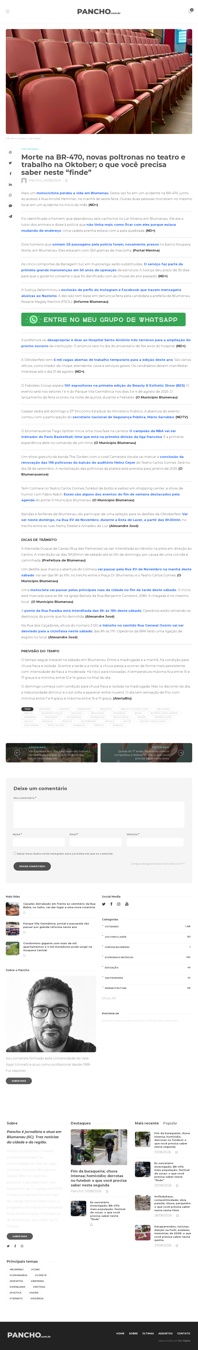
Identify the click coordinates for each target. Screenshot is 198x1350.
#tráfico (99, 725)
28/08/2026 (163, 1215)
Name (17, 834)
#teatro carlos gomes (153, 721)
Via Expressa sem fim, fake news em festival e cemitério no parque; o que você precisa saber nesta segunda (59, 754)
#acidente (45, 709)
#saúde (127, 721)
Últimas (148, 1333)
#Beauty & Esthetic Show (134, 709)
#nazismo (47, 721)
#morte (141, 717)
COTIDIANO (29, 149)
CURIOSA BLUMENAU (147, 947)
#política (15, 1293)
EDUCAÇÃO (147, 967)
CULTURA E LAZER (147, 936)
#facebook (119, 713)
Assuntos (165, 1333)
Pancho (35, 180)
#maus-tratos (121, 717)
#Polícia (109, 721)
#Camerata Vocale (51, 713)
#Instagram (51, 717)
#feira (138, 713)
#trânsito (118, 725)
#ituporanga (74, 717)
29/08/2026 (162, 1185)
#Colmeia (76, 713)
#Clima (35, 1269)
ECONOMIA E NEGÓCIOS (147, 957)
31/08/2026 (93, 1191)
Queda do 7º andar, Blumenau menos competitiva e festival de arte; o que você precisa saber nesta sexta (141, 754)
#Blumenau (163, 709)
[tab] (147, 1123)
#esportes (16, 1281)
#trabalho (79, 725)
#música (28, 721)
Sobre (133, 1333)
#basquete (106, 709)
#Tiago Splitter (56, 725)
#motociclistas (163, 717)
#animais (64, 709)
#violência (37, 1298)
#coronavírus (18, 1275)
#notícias (67, 721)
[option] (51, 929)
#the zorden (31, 725)
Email (74, 834)
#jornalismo (97, 717)
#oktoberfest (88, 721)
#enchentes (97, 713)
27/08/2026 (162, 1245)
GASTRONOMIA (147, 977)
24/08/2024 (52, 180)
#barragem (84, 709)
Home (120, 1333)
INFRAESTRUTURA (147, 988)
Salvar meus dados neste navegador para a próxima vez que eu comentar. (65, 853)
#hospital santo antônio (164, 713)
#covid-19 (40, 1275)
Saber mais (19, 1081)
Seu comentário (25, 797)
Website (133, 834)
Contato (183, 1333)
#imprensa (30, 717)
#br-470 (28, 713)
